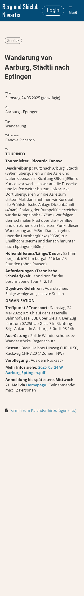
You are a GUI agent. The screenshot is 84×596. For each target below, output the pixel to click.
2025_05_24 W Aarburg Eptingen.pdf (34, 370)
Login (53, 10)
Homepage (35, 385)
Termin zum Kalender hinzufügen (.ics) (42, 410)
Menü (73, 13)
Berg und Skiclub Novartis (20, 10)
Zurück (13, 40)
